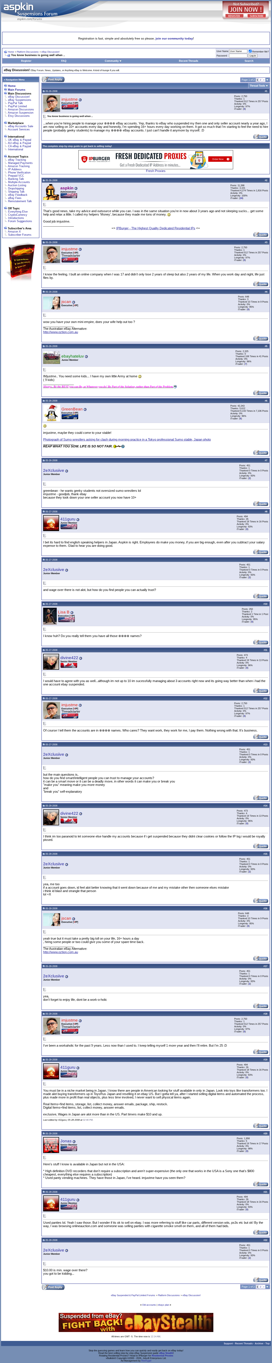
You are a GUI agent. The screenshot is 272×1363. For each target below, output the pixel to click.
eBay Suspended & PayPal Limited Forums (133, 1295)
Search (249, 60)
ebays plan (163, 1305)
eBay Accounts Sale (20, 126)
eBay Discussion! (50, 52)
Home (11, 52)
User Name (222, 51)
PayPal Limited (17, 106)
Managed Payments (20, 163)
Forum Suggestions (20, 221)
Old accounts (149, 1305)
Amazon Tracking (19, 166)
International (15, 149)
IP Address (15, 169)
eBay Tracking (17, 159)
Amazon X (14, 231)
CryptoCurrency (17, 214)
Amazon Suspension (20, 112)
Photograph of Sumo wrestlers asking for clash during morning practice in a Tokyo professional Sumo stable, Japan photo (127, 439)
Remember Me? (260, 51)
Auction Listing (17, 185)
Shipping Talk (16, 191)
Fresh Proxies (156, 171)
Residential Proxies (162, 1355)
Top (267, 1343)
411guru (67, 519)
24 (241, 198)
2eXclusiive (53, 470)
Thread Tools (257, 85)
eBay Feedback (17, 194)
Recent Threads (188, 60)
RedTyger (146, 1360)
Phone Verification (19, 172)
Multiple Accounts (19, 182)
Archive (259, 1343)
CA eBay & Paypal (19, 146)
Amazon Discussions (21, 109)
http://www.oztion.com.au (60, 332)
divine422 (69, 657)
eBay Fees (14, 198)
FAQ (63, 60)
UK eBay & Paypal (19, 139)
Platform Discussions (28, 52)
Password (222, 55)
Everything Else (18, 211)
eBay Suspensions (19, 99)
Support (228, 1343)
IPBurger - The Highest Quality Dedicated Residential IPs (155, 228)
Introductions (16, 218)
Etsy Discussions (19, 115)
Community (112, 60)
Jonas (66, 1141)
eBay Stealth (166, 1353)
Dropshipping (16, 188)
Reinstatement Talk (20, 201)
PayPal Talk (15, 103)
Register (26, 60)
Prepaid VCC (16, 175)
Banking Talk (16, 178)
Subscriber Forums (19, 234)
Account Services (19, 129)
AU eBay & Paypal (19, 143)
